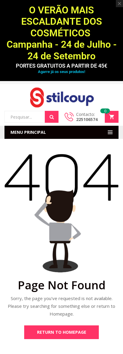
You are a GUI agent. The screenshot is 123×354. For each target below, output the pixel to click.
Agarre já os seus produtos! (61, 71)
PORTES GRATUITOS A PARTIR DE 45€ (61, 66)
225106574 (87, 119)
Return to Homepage (61, 332)
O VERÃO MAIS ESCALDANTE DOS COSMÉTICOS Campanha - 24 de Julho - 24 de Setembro (62, 33)
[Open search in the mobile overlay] (31, 116)
